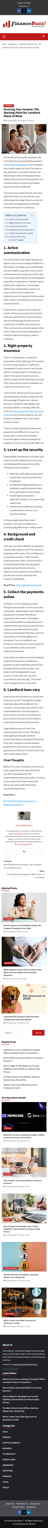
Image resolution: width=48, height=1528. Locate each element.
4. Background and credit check (20, 229)
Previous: (23, 864)
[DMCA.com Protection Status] (10, 1369)
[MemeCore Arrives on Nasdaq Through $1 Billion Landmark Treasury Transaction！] (24, 1117)
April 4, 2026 (23, 979)
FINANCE (8, 1220)
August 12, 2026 (25, 1281)
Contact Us (35, 1503)
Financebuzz (18, 833)
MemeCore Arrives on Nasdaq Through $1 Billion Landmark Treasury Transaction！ (22, 1051)
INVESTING (8, 1471)
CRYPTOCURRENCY (11, 1268)
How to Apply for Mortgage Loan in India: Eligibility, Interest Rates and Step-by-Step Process (22, 1069)
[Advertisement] (24, 75)
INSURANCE (9, 106)
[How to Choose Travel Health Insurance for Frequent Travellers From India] (24, 907)
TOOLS (6, 1487)
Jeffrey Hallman (11, 979)
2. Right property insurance (19, 222)
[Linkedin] (24, 851)
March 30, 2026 (24, 1023)
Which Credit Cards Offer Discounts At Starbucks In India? (21, 1086)
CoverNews (17, 1524)
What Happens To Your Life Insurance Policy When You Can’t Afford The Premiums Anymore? (23, 972)
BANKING (7, 1476)
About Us (10, 1503)
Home (5, 1431)
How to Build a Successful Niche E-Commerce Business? (23, 1059)
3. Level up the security (17, 226)
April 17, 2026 (24, 932)
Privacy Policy (18, 1507)
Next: (26, 874)
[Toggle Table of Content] (31, 215)
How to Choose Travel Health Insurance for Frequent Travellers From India (22, 927)
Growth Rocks (23, 844)
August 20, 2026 (25, 1141)
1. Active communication (18, 219)
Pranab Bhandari (11, 121)
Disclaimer (31, 1507)
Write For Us (24, 6)
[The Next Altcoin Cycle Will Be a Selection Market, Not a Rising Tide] (24, 1257)
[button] (4, 36)
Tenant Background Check (29, 585)
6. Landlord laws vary (16, 236)
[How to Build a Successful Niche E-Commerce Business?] (24, 1162)
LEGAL (6, 1482)
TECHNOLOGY (9, 1454)
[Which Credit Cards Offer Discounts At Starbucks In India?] (24, 1302)
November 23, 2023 (27, 121)
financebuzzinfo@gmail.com (25, 1364)
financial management (17, 164)
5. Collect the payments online (20, 233)
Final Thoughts (18, 240)
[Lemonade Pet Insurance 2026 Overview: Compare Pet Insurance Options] (24, 998)
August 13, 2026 (25, 1235)
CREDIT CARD (9, 1314)
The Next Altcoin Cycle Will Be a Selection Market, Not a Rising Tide (22, 1078)
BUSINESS (8, 1174)
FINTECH (8, 1128)
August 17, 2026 (25, 1187)
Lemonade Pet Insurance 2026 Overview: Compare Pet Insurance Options (21, 1018)
